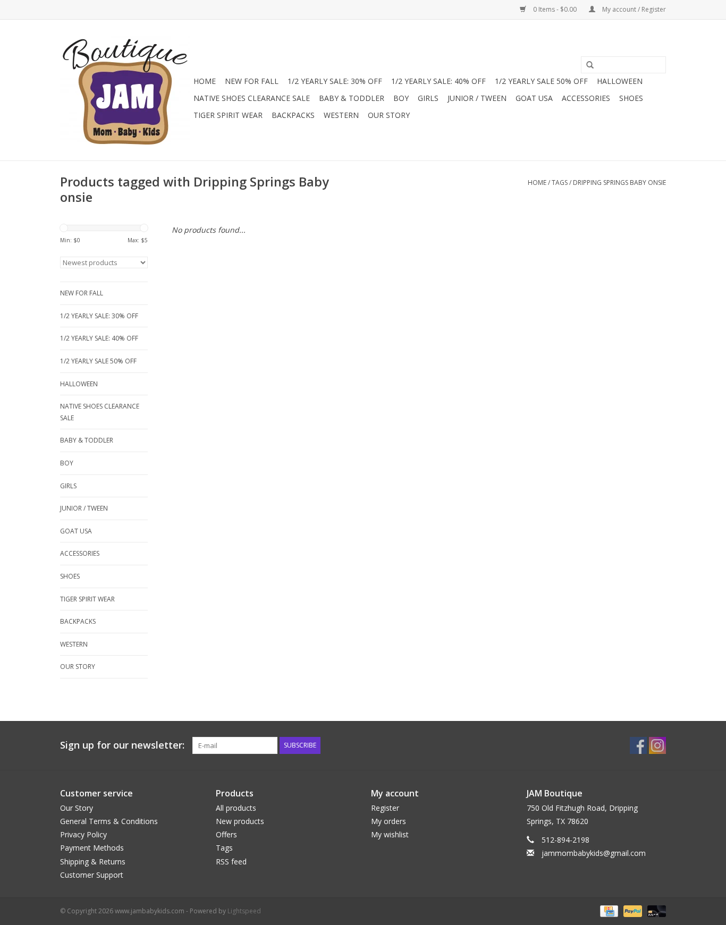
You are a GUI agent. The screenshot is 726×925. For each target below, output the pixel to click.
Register (385, 808)
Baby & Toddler (351, 98)
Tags (560, 182)
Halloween (620, 81)
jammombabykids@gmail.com (594, 853)
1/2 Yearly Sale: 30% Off (335, 81)
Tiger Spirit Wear (228, 115)
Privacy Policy (83, 834)
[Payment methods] (608, 910)
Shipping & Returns (92, 861)
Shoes (631, 98)
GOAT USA (534, 98)
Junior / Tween (477, 98)
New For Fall (251, 81)
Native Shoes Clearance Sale (251, 98)
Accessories (586, 98)
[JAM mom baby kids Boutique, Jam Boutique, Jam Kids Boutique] (125, 90)
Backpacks (293, 115)
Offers (226, 834)
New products (240, 821)
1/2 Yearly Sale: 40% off (438, 81)
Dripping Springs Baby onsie (619, 182)
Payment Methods (92, 848)
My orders (388, 821)
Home (204, 81)
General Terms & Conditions (109, 821)
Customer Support (91, 875)
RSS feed (231, 861)
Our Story (389, 115)
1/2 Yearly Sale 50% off (541, 81)
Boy (401, 98)
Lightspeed (244, 910)
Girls (428, 98)
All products (236, 808)
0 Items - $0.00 (554, 9)
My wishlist (390, 834)
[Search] (586, 65)
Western (341, 115)
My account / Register (633, 9)
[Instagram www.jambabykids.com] (657, 745)
